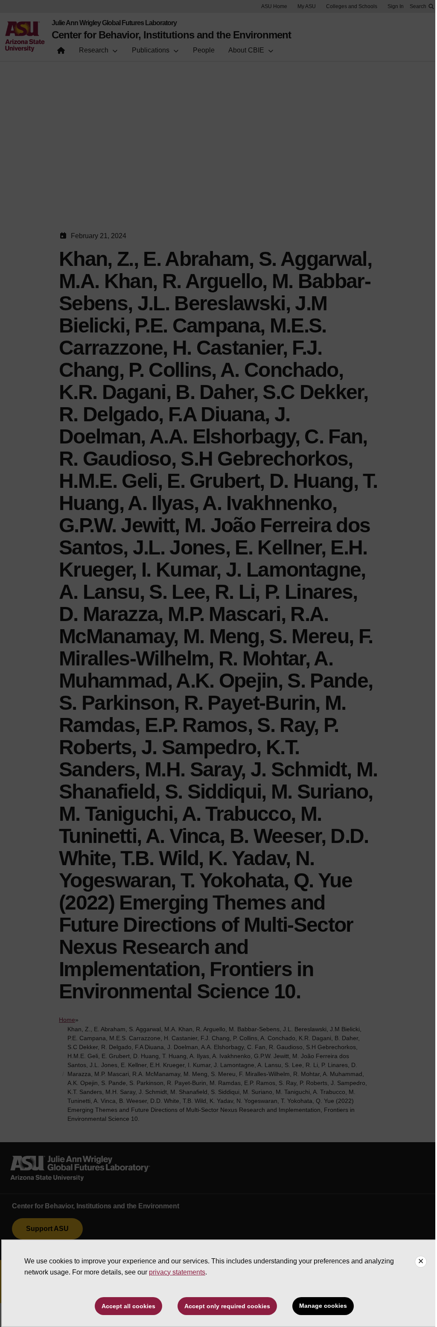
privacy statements (177, 1272)
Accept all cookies (128, 1306)
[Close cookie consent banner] (421, 1262)
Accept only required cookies (227, 1306)
